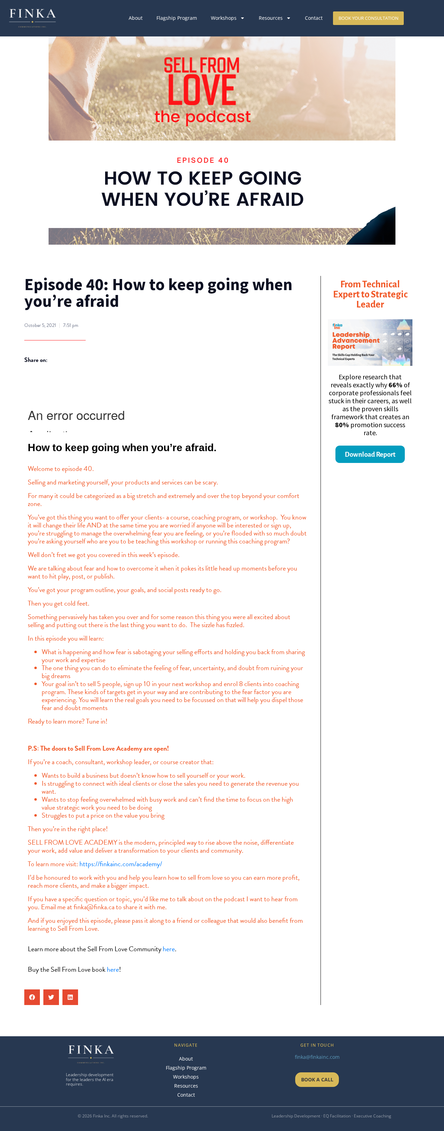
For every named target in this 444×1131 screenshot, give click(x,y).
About (136, 18)
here (169, 949)
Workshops (224, 18)
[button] (32, 997)
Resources (271, 18)
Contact (314, 18)
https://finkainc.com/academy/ (120, 864)
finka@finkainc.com (317, 1057)
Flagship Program (176, 18)
